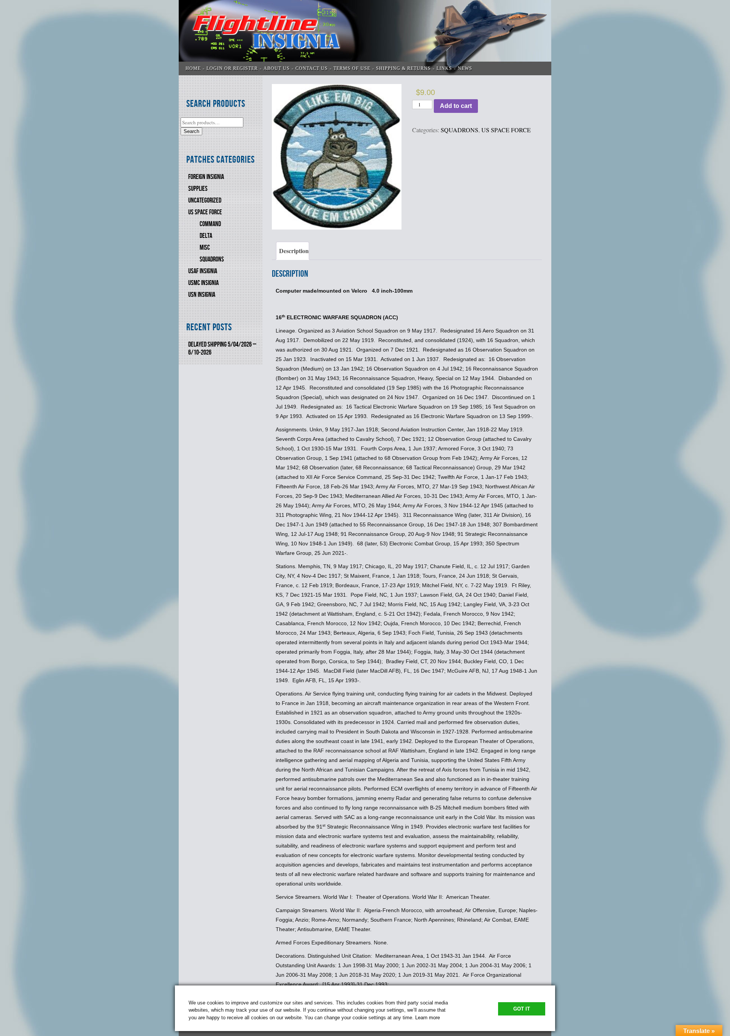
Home (193, 68)
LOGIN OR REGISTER (232, 68)
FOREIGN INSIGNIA (206, 177)
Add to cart (456, 106)
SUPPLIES (198, 189)
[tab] (292, 251)
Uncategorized (204, 200)
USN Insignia (201, 295)
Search (191, 131)
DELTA (206, 236)
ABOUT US (276, 68)
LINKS (444, 68)
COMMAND (210, 224)
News (465, 68)
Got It (521, 1009)
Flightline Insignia (365, 37)
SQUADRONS (212, 259)
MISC (205, 248)
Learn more (427, 1017)
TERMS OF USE (351, 68)
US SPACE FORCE (205, 212)
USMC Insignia (203, 283)
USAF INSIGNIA (202, 271)
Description (294, 250)
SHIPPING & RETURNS (403, 68)
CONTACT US (311, 68)
